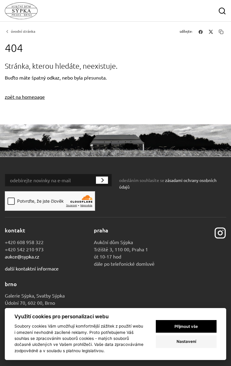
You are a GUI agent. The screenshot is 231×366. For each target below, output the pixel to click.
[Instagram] (220, 232)
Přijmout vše (186, 326)
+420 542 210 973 (24, 249)
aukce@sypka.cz (22, 256)
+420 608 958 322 (24, 242)
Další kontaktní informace (32, 268)
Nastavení (186, 341)
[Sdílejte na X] (210, 31)
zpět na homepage (25, 97)
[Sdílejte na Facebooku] (200, 31)
